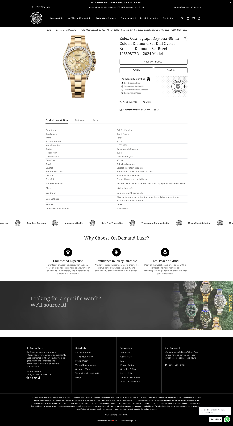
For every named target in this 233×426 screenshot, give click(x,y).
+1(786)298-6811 (34, 371)
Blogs (78, 377)
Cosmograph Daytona (66, 30)
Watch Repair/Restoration (88, 373)
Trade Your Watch (84, 357)
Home (48, 30)
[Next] (181, 2)
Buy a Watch (56, 18)
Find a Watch (81, 361)
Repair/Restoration (149, 18)
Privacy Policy (127, 365)
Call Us (136, 70)
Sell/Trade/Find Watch (79, 18)
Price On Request (153, 62)
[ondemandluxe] (36, 18)
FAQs (123, 361)
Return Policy (127, 373)
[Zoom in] (108, 40)
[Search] (182, 18)
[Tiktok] (39, 377)
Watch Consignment (106, 18)
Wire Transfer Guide (130, 381)
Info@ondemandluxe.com (39, 374)
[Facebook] (27, 377)
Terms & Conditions (130, 377)
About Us (125, 352)
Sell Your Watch (83, 352)
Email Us (170, 70)
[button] (199, 18)
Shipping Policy (128, 369)
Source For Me (41, 313)
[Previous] (51, 2)
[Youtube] (35, 377)
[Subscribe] (200, 365)
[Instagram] (31, 377)
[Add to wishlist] (184, 38)
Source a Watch (128, 18)
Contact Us (126, 357)
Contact (167, 18)
